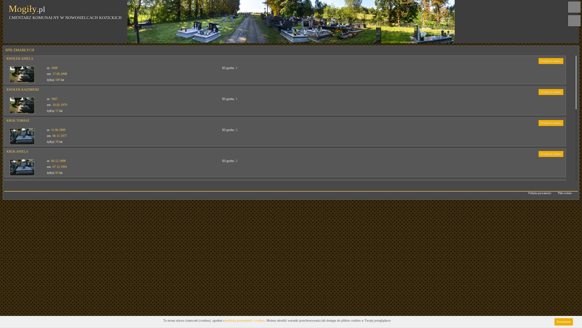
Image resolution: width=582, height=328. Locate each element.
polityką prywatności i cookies (245, 320)
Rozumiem (564, 321)
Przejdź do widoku (551, 61)
